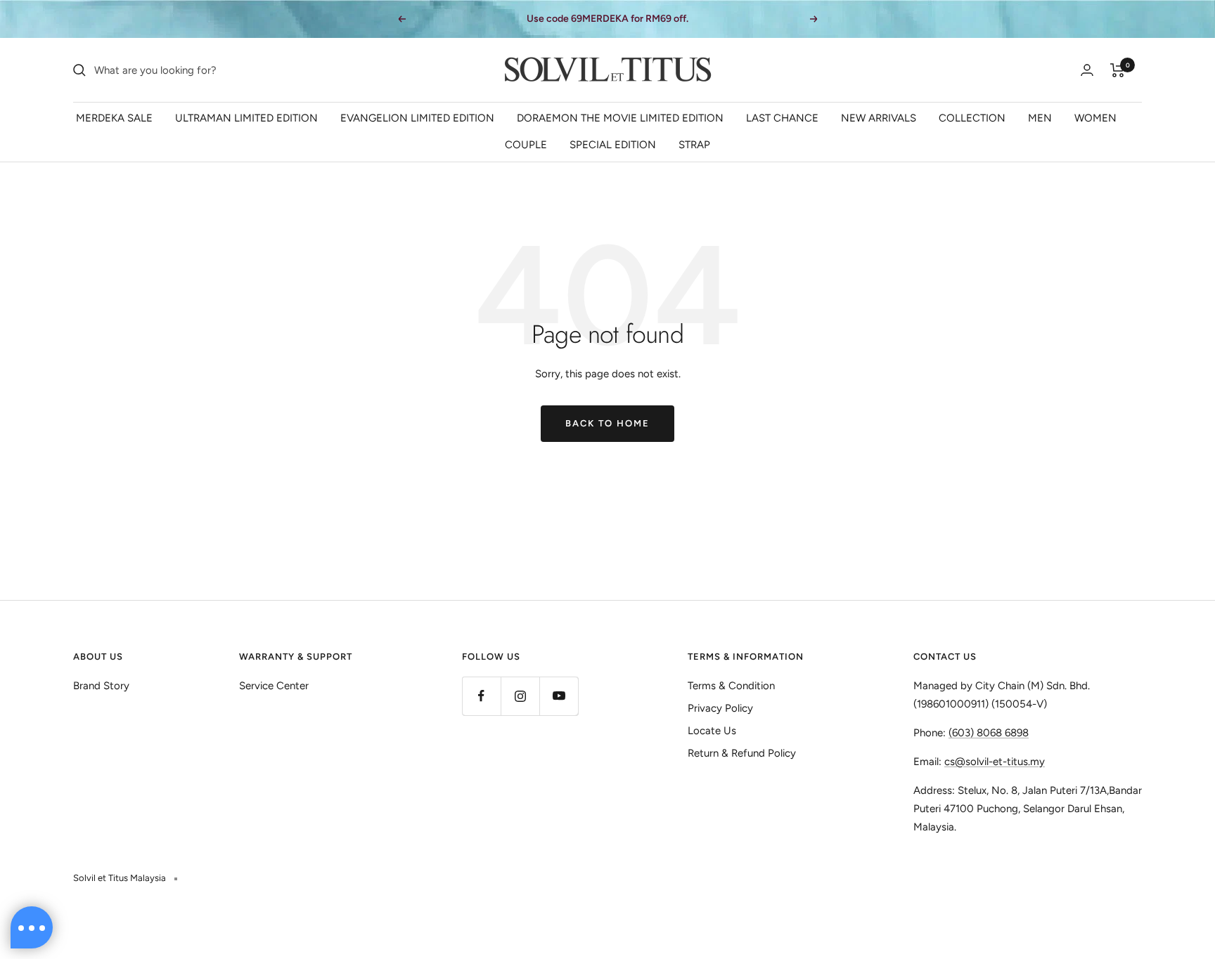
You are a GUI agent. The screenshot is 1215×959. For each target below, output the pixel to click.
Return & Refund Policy (742, 753)
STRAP (694, 144)
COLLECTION (972, 118)
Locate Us (712, 730)
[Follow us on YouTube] (558, 696)
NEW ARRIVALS (878, 118)
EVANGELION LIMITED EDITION (417, 118)
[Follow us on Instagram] (520, 696)
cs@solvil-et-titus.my (994, 761)
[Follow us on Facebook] (481, 696)
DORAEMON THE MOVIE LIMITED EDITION (620, 118)
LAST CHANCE (782, 118)
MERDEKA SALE (114, 118)
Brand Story (101, 685)
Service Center (274, 685)
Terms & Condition (731, 685)
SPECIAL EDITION (613, 144)
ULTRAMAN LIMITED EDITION (246, 118)
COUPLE (526, 144)
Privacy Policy (720, 708)
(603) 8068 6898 (989, 732)
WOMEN (1095, 118)
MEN (1040, 118)
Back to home (607, 423)
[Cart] (1117, 70)
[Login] (1087, 70)
